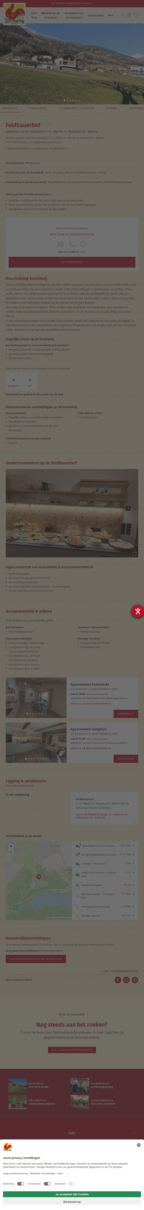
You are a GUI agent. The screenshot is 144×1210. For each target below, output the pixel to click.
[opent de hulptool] (138, 611)
